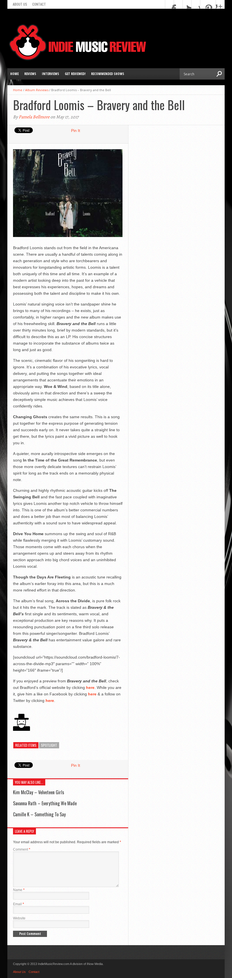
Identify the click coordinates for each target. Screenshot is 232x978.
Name (19, 890)
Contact (39, 4)
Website (19, 918)
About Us (20, 4)
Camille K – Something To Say (39, 814)
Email (18, 904)
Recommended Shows (107, 73)
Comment (21, 849)
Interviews (50, 73)
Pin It (75, 130)
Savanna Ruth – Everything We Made (45, 803)
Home (14, 73)
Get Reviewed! (75, 73)
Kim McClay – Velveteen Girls (38, 792)
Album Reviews (36, 90)
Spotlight (49, 745)
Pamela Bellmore (34, 117)
